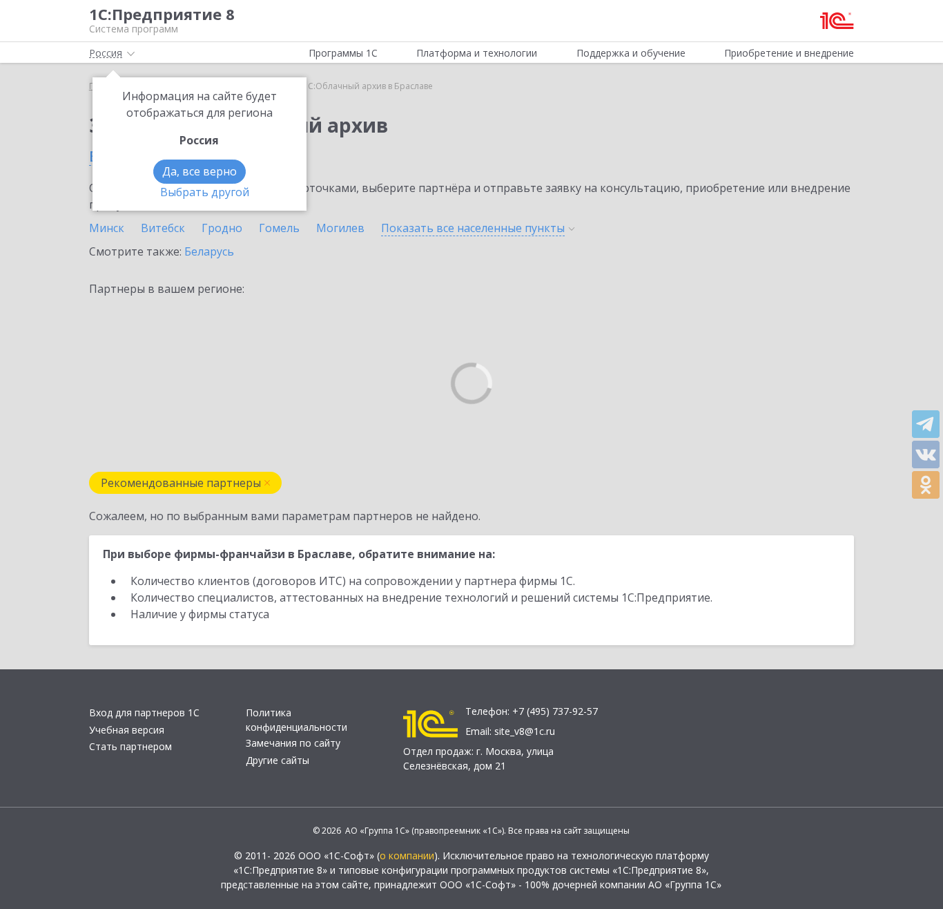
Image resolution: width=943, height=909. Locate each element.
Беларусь (209, 251)
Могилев (340, 228)
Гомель (279, 228)
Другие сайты (277, 760)
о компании (407, 855)
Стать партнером (130, 746)
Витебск (163, 228)
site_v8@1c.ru (524, 731)
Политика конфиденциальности (296, 720)
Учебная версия (126, 729)
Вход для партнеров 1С (144, 712)
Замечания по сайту (293, 742)
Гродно (222, 228)
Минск (106, 228)
